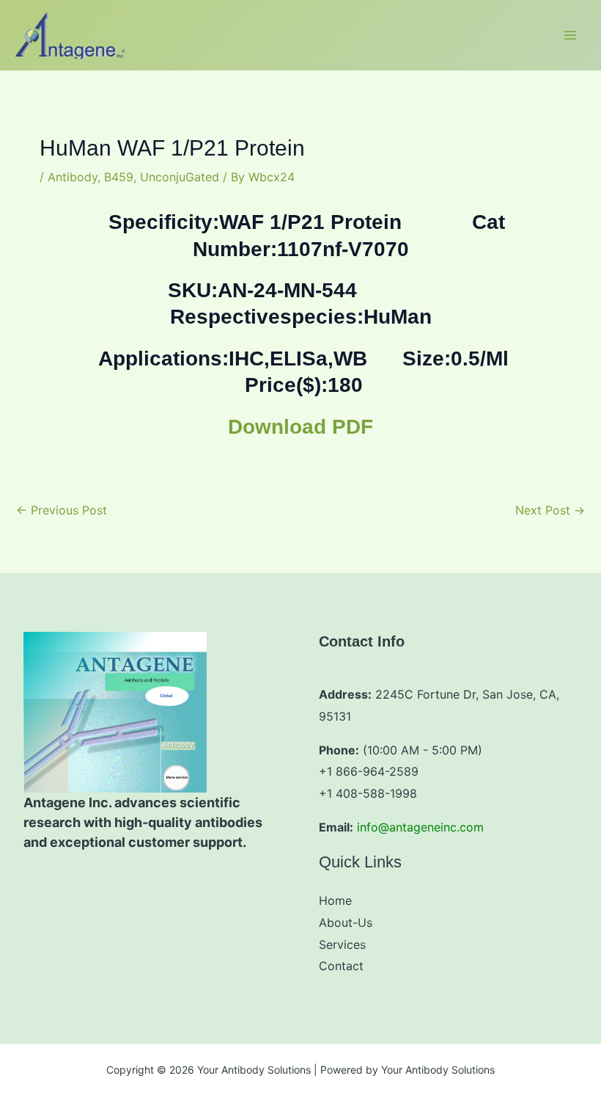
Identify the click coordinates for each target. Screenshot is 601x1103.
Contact (341, 965)
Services (342, 944)
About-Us (345, 922)
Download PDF (300, 426)
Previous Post (61, 510)
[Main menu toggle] (570, 35)
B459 (118, 177)
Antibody (72, 177)
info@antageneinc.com (420, 827)
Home (335, 900)
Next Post (550, 510)
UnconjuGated (179, 177)
